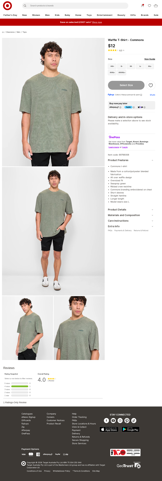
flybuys (25, 423)
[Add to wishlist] (150, 85)
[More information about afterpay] (120, 107)
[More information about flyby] (141, 95)
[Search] (25, 6)
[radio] (112, 66)
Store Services (79, 443)
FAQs (74, 420)
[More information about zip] (145, 107)
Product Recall (54, 423)
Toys (89, 15)
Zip (23, 427)
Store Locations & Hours (84, 423)
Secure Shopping (80, 440)
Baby (67, 15)
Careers (50, 417)
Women (36, 15)
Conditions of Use (34, 471)
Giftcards (26, 420)
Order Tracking (79, 417)
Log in (125, 147)
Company (51, 413)
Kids (57, 15)
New (24, 15)
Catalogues (27, 413)
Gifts (133, 15)
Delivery (76, 433)
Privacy (47, 471)
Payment (76, 430)
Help (74, 413)
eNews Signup (28, 417)
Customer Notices (55, 420)
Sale (156, 15)
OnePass (26, 433)
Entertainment (105, 15)
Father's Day (10, 15)
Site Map (96, 471)
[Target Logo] (7, 5)
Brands (145, 15)
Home (78, 15)
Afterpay (26, 430)
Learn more (114, 147)
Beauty (121, 15)
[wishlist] (149, 5)
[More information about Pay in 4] (134, 107)
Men (47, 15)
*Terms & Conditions (81, 471)
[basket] (156, 5)
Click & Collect (79, 427)
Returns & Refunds (81, 437)
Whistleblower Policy (61, 471)
